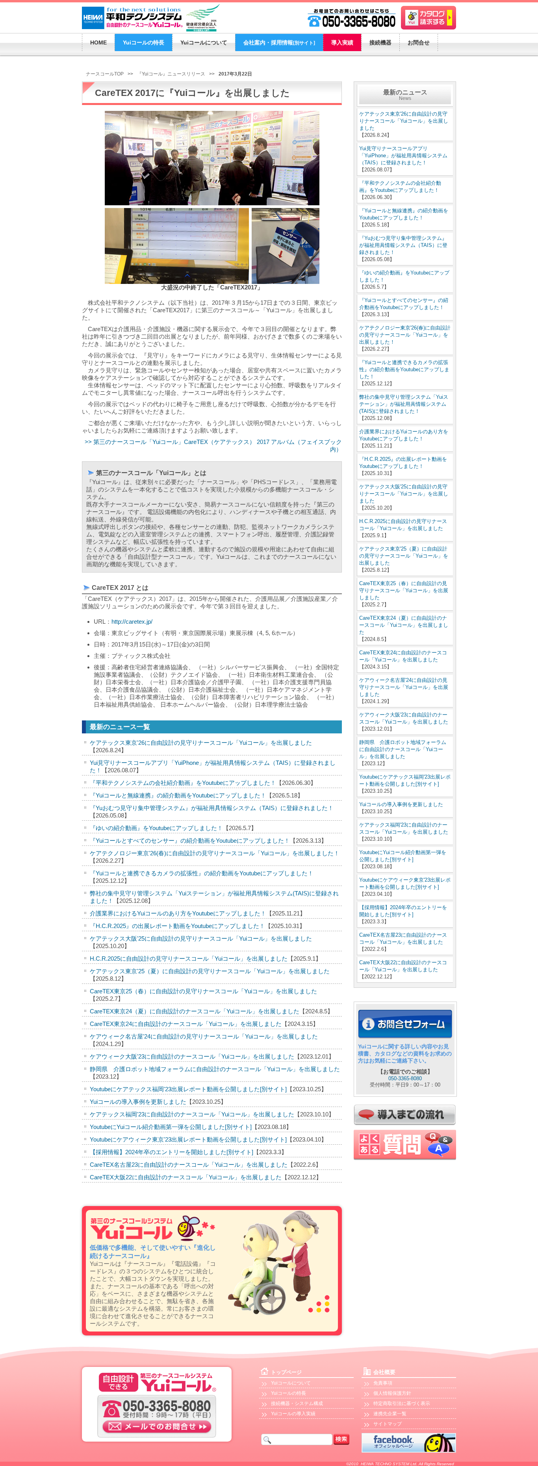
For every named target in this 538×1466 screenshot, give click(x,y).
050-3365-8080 (405, 1078)
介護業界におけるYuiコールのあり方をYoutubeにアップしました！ (178, 913)
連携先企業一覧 (389, 1413)
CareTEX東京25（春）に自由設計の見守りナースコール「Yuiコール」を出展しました (203, 991)
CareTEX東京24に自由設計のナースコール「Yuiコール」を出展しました (186, 1023)
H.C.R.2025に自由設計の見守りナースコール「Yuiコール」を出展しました (189, 958)
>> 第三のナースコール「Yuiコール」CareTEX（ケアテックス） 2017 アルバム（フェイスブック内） (213, 445)
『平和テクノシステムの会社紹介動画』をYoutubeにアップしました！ (183, 782)
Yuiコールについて (291, 1383)
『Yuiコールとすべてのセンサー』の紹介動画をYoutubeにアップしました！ (190, 840)
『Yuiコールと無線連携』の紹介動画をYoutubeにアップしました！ (178, 795)
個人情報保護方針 (392, 1393)
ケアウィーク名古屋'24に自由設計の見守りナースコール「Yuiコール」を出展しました (204, 1036)
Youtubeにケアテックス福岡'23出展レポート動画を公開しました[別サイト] (188, 1089)
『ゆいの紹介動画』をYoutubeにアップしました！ (156, 828)
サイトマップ (387, 1424)
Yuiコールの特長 (288, 1393)
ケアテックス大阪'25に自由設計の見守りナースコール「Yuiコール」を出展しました (201, 938)
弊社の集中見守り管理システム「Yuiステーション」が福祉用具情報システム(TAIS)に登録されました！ (403, 404)
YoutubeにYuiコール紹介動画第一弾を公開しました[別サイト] (171, 1126)
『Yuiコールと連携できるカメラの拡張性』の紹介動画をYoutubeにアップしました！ (202, 873)
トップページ (286, 1372)
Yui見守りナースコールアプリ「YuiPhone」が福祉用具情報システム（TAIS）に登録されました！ (403, 155)
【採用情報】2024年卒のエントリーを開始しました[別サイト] (171, 1152)
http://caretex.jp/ (131, 621)
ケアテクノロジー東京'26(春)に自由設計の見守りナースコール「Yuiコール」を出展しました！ (214, 853)
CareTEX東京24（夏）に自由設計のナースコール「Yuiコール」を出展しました (194, 1011)
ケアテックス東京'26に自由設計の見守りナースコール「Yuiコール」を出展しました (201, 742)
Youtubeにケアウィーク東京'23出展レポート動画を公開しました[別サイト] (188, 1139)
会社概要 (384, 1372)
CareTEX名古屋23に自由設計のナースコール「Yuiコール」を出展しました (189, 1164)
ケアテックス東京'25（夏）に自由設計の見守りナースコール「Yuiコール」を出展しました (210, 971)
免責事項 (382, 1383)
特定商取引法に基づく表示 (401, 1403)
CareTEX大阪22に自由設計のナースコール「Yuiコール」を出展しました (186, 1177)
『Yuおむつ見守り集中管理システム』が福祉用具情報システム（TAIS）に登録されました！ (212, 808)
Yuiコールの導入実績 (293, 1413)
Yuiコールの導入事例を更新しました (138, 1101)
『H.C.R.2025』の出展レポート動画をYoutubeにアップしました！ (177, 926)
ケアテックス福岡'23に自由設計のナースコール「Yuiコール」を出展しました (192, 1114)
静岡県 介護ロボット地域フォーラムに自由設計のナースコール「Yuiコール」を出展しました (215, 1069)
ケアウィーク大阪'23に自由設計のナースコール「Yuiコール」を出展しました (192, 1056)
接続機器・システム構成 (297, 1403)
